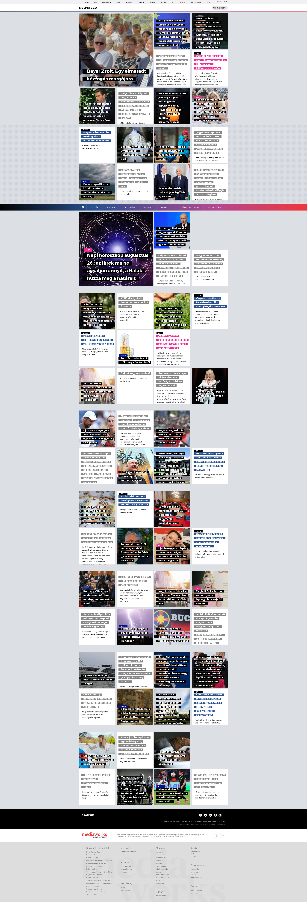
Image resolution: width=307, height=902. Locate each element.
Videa (118, 2)
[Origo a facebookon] (200, 815)
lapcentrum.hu (196, 878)
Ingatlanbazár (196, 2)
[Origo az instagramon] (210, 815)
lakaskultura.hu (161, 858)
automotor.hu (161, 855)
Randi (183, 2)
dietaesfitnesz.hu (162, 875)
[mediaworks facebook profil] (216, 835)
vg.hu (123, 887)
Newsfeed (129, 2)
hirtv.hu (124, 872)
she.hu (193, 857)
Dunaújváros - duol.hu (94, 866)
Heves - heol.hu (92, 878)
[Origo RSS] (219, 815)
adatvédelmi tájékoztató (171, 821)
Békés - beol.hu (92, 858)
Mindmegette (106, 2)
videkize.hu (160, 880)
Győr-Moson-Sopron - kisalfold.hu (99, 872)
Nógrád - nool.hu (92, 886)
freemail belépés (219, 8)
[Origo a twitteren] (205, 815)
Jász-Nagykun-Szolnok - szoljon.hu (99, 880)
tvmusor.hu (160, 883)
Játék (208, 2)
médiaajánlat (221, 821)
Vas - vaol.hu (126, 848)
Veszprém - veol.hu (128, 851)
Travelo (152, 2)
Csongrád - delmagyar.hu (96, 863)
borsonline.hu (161, 896)
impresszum (212, 821)
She (173, 2)
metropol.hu (195, 851)
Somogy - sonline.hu (94, 889)
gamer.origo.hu (161, 860)
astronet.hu (160, 852)
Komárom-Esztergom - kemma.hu (99, 883)
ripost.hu (194, 848)
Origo (87, 2)
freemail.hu (195, 869)
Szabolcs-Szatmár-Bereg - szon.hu (99, 892)
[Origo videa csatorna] (215, 815)
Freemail (141, 2)
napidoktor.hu (161, 866)
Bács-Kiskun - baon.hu (94, 852)
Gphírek (163, 2)
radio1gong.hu (196, 890)
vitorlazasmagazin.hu (164, 878)
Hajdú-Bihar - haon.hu (94, 875)
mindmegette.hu (162, 869)
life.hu (193, 854)
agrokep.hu (125, 890)
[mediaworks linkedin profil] (222, 835)
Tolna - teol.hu (91, 895)
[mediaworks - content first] (94, 835)
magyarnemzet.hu (128, 866)
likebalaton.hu (161, 863)
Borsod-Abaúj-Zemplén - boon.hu (99, 860)
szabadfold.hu (126, 869)
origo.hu (124, 875)
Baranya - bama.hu (93, 855)
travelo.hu (159, 872)
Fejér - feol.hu (91, 869)
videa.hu (194, 875)
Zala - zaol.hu (126, 854)
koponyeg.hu (196, 872)
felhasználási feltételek (188, 821)
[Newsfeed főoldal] (88, 815)
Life (95, 2)
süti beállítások (202, 821)
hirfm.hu (194, 893)
